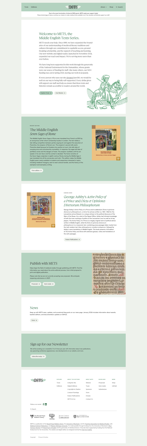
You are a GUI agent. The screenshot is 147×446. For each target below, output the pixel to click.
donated (69, 77)
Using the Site (71, 383)
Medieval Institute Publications (39, 426)
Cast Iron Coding (87, 430)
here (46, 15)
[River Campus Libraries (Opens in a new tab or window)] (64, 416)
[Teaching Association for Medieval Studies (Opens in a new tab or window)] (52, 417)
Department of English (49, 428)
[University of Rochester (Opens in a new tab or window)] (81, 416)
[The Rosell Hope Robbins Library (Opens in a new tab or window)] (37, 416)
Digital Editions (72, 386)
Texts (58, 383)
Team (88, 386)
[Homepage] (38, 380)
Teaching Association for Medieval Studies (97, 424)
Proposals (102, 383)
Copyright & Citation (73, 389)
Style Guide (102, 386)
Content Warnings (73, 393)
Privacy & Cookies (43, 437)
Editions (59, 386)
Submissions (102, 389)
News (87, 393)
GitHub (114, 386)
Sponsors (89, 389)
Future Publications (73, 396)
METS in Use (71, 399)
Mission (88, 383)
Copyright (33, 437)
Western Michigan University (59, 426)
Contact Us (89, 399)
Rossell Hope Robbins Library (55, 424)
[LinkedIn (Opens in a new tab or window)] (46, 404)
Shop (113, 383)
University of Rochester (73, 424)
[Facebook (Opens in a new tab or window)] (43, 404)
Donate (88, 396)
